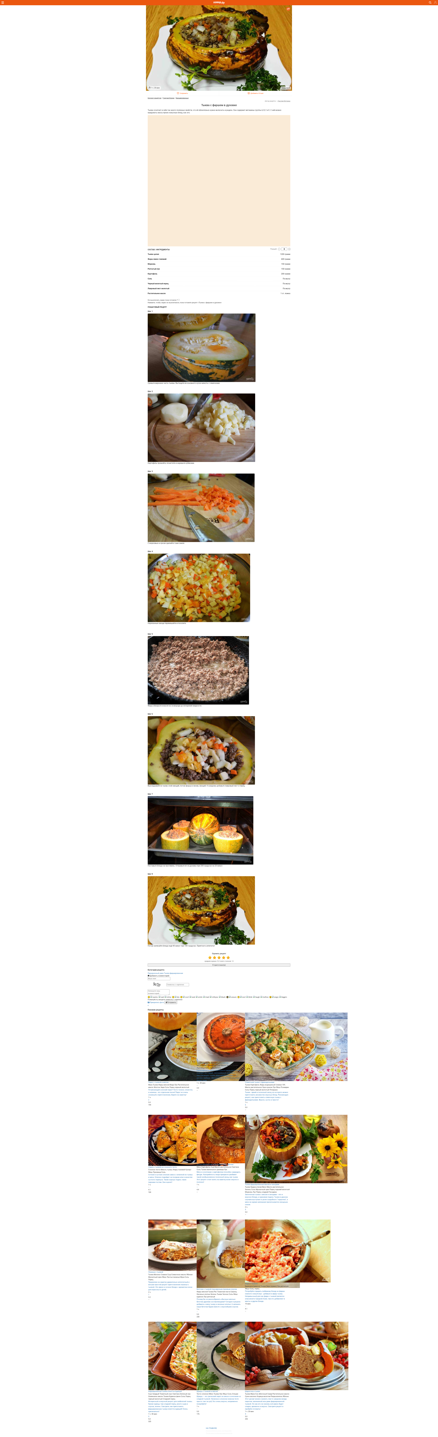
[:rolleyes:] (214, 997)
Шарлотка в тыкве (252, 1391)
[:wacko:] (154, 997)
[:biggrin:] (283, 997)
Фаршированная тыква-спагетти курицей (165, 1391)
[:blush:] (222, 997)
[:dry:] (177, 997)
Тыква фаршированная (173, 973)
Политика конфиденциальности (219, 1433)
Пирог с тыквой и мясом (158, 1082)
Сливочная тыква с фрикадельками (259, 1082)
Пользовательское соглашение (219, 1431)
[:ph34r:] (227, 997)
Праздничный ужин (156, 973)
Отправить (171, 1002)
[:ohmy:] (168, 997)
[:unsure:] (233, 997)
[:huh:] (238, 997)
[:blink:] (249, 997)
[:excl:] (243, 997)
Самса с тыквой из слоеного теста (162, 1167)
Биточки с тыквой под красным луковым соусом (217, 1289)
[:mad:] (206, 997)
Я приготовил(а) (219, 965)
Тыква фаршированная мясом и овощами (262, 1184)
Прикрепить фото (157, 1002)
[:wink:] (149, 997)
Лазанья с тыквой (155, 1272)
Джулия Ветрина (284, 101)
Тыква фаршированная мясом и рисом (212, 1063)
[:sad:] (161, 997)
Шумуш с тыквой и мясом (207, 1391)
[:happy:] (181, 997)
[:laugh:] (256, 997)
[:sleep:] (173, 997)
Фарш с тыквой (251, 1284)
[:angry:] (275, 997)
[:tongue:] (270, 997)
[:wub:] (192, 997)
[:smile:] (199, 997)
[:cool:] (186, 997)
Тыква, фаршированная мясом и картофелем (215, 1164)
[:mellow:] (265, 997)
